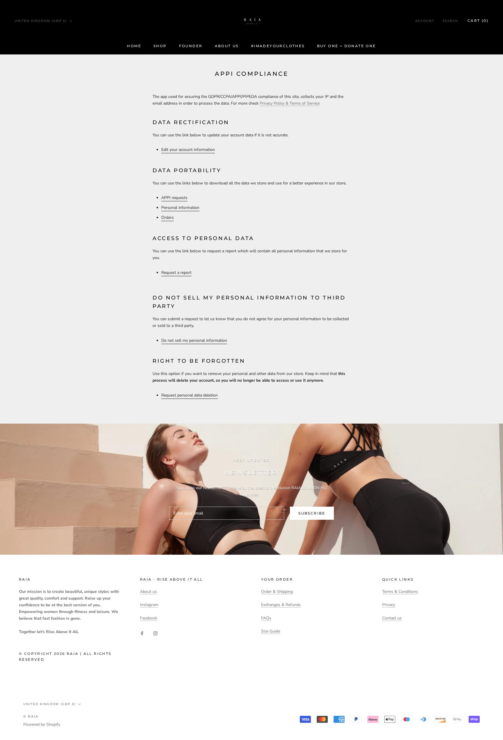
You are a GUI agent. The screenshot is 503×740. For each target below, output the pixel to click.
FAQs (266, 618)
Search (450, 21)
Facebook (148, 618)
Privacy (388, 604)
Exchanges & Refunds (281, 604)
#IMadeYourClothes (278, 46)
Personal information (180, 207)
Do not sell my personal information (194, 340)
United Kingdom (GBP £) (41, 21)
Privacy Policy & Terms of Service (290, 103)
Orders (167, 217)
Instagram (149, 604)
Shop (160, 46)
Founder (191, 46)
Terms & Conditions (400, 591)
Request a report (176, 272)
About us (227, 46)
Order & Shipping (277, 591)
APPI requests (174, 197)
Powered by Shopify (41, 724)
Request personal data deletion (189, 395)
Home (134, 46)
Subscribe (311, 513)
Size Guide (270, 631)
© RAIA (30, 716)
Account (424, 21)
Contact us (392, 618)
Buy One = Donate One (346, 46)
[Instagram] (155, 633)
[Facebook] (142, 633)
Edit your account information (188, 149)
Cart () (477, 20)
